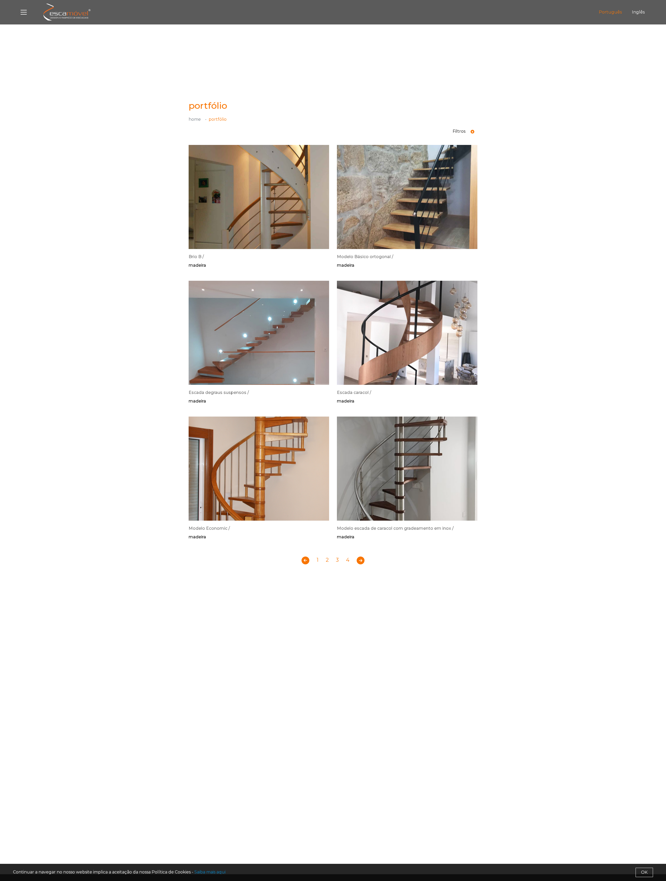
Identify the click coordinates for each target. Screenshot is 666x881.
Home (195, 119)
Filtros (459, 131)
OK (644, 872)
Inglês (638, 12)
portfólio (218, 119)
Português (610, 12)
